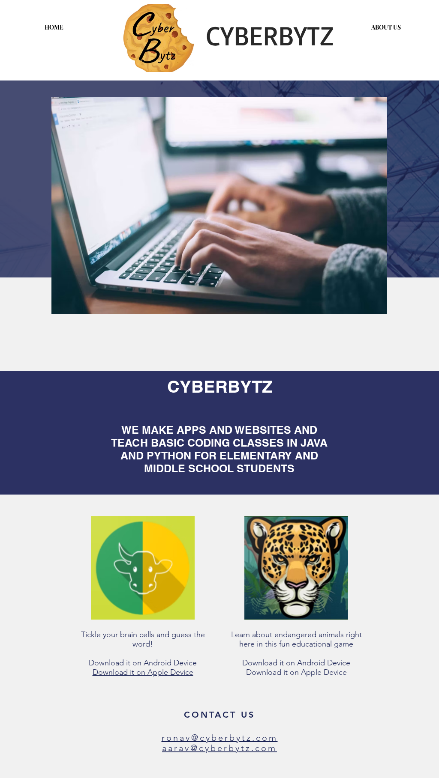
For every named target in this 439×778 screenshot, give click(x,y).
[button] (219, 205)
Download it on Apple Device (143, 672)
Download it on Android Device (143, 663)
